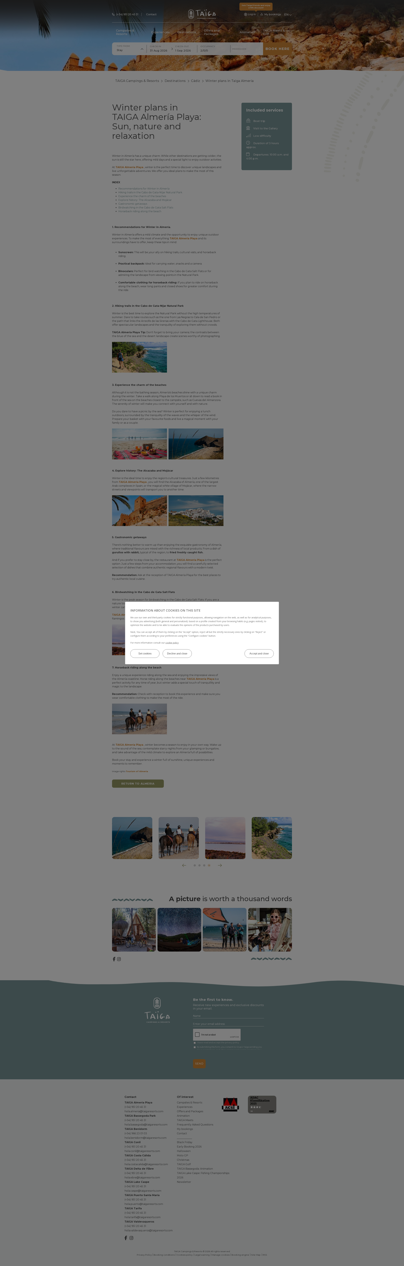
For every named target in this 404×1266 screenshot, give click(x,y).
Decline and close (177, 653)
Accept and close (259, 653)
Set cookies (145, 653)
